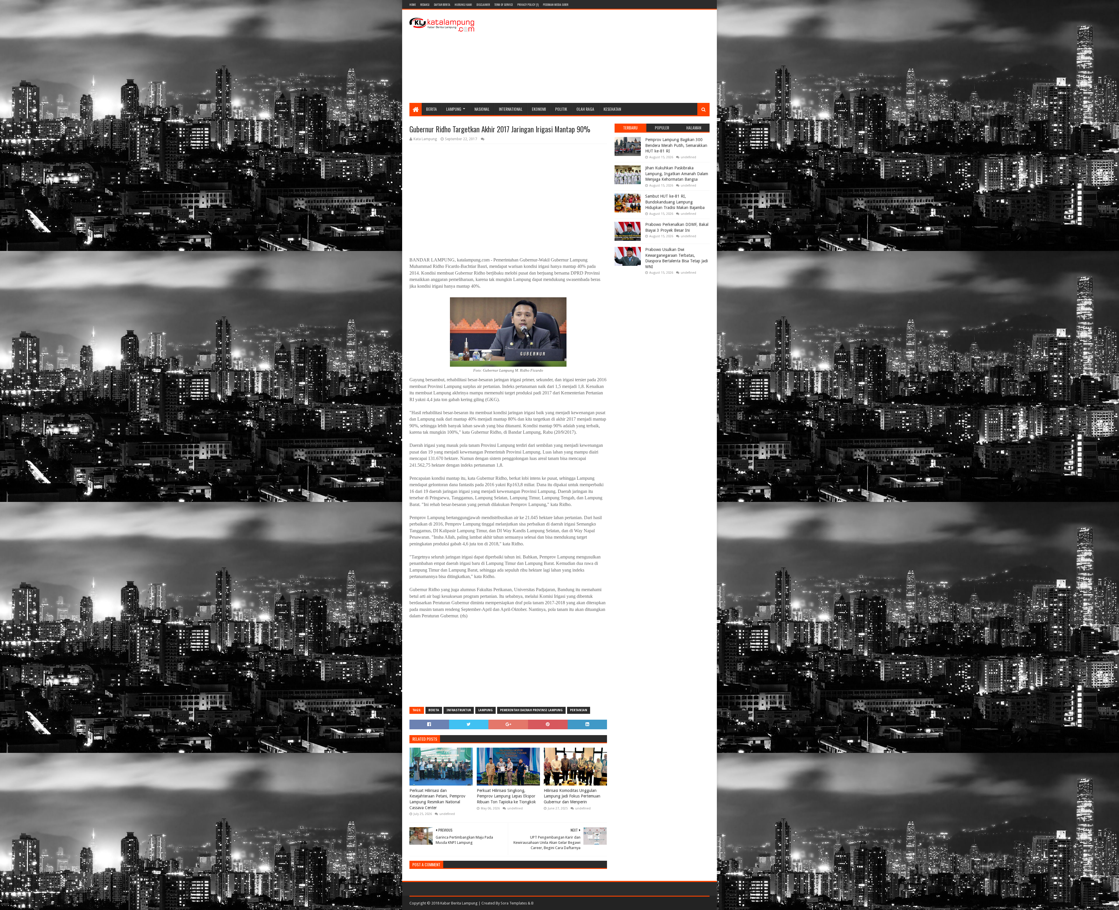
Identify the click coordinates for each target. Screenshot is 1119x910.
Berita (431, 109)
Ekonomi (539, 109)
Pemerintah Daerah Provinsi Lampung (531, 710)
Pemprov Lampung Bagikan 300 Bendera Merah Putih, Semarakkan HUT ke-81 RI (676, 145)
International (510, 109)
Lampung (453, 109)
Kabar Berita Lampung (459, 903)
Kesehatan (612, 109)
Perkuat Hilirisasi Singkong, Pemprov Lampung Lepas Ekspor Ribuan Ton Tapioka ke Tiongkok (506, 796)
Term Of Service (503, 4)
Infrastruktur (458, 710)
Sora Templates (514, 903)
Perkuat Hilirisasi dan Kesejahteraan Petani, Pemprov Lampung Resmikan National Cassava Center (437, 799)
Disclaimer (483, 4)
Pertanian (578, 710)
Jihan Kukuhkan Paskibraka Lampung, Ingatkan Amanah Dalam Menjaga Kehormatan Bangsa (676, 174)
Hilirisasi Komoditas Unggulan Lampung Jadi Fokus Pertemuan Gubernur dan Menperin (572, 796)
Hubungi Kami (463, 4)
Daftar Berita (442, 4)
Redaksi (425, 4)
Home (412, 4)
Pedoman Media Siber (555, 4)
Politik (561, 109)
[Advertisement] (603, 56)
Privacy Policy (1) (528, 4)
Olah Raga (585, 109)
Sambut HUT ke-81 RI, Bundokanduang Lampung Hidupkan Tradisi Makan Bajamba (675, 202)
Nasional (482, 109)
